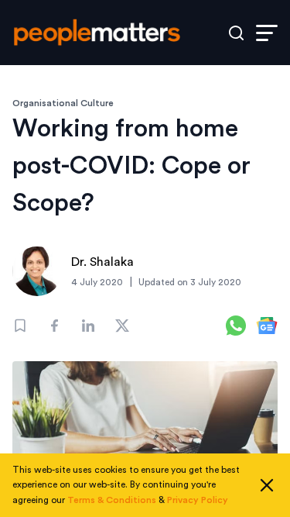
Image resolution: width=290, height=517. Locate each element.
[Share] (54, 325)
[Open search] (236, 33)
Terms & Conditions (111, 500)
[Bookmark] (20, 325)
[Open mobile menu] (267, 33)
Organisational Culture (63, 103)
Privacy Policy (197, 500)
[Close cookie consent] (267, 485)
